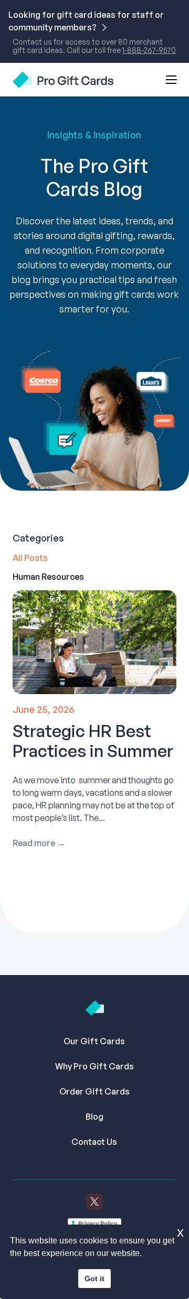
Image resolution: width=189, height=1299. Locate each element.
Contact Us (94, 1141)
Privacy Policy (97, 1223)
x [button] (180, 1232)
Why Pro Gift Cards (94, 1066)
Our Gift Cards (94, 1041)
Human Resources (48, 576)
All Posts (30, 558)
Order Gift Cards (94, 1091)
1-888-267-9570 (149, 50)
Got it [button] (94, 1278)
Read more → (39, 843)
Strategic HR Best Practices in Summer (93, 740)
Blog (94, 1116)
